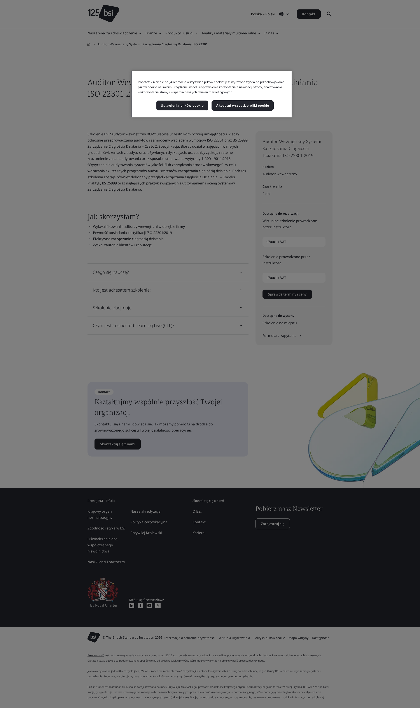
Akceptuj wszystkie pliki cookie (242, 105)
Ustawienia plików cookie (182, 105)
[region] (211, 94)
